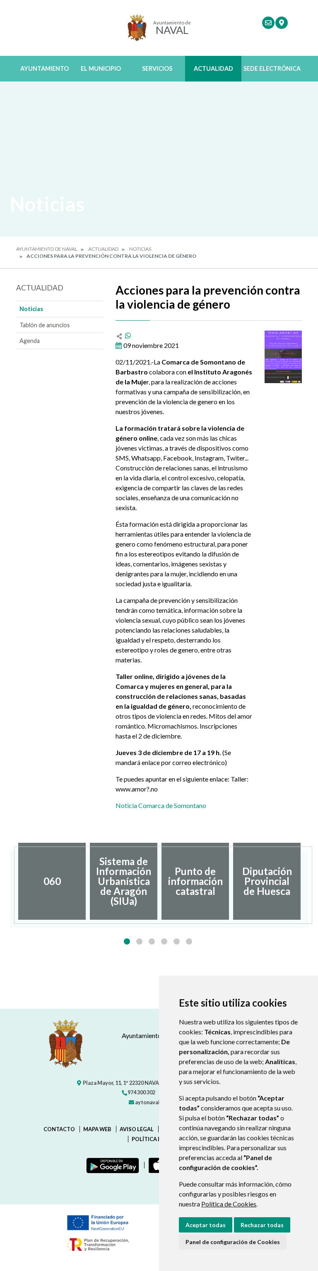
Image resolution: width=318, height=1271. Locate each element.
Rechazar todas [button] (262, 1224)
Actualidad (213, 68)
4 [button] (164, 941)
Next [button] (308, 881)
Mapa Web (97, 1129)
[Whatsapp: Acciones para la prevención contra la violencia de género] (128, 335)
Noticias (140, 249)
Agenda (29, 340)
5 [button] (176, 941)
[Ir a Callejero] (281, 23)
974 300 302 (141, 1092)
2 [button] (139, 941)
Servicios (157, 68)
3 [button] (152, 941)
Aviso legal (137, 1129)
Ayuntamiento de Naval (46, 249)
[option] (52, 881)
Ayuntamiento (44, 68)
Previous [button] (10, 881)
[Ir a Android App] (111, 1165)
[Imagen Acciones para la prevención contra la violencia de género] (283, 357)
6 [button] (189, 941)
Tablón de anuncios (44, 325)
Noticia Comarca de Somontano (161, 805)
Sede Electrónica (272, 68)
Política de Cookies (228, 1204)
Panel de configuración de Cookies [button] (233, 1241)
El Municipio (101, 68)
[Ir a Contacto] (268, 23)
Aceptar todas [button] (206, 1224)
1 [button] (127, 941)
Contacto (59, 1129)
